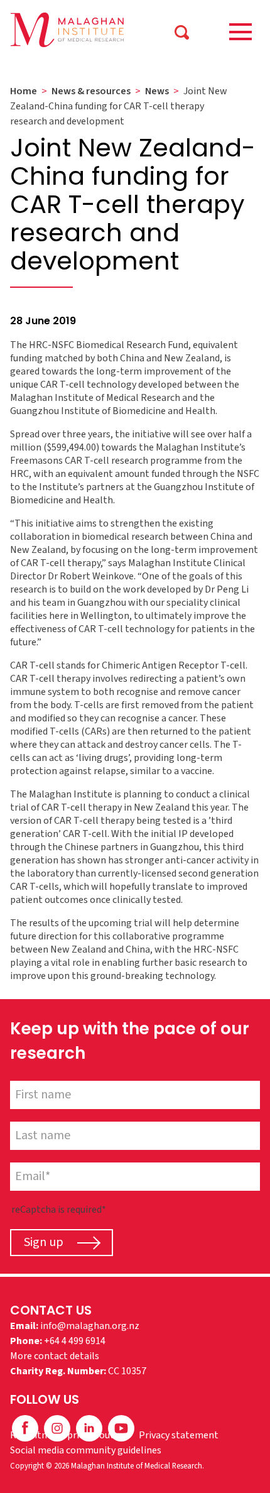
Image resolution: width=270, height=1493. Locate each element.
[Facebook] (26, 1428)
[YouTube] (121, 1428)
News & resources (91, 91)
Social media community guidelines (85, 1450)
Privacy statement (179, 1435)
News (157, 91)
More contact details (54, 1356)
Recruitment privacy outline (70, 1435)
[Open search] (182, 31)
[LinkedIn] (90, 1428)
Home (23, 91)
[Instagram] (58, 1428)
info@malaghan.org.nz (89, 1326)
